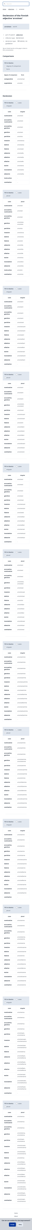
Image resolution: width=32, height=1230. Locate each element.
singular (9, 106)
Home (4, 9)
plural (8, 196)
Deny (20, 1224)
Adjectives (11, 9)
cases (20, 103)
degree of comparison (13, 66)
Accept (12, 1224)
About (16, 1216)
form (8, 69)
